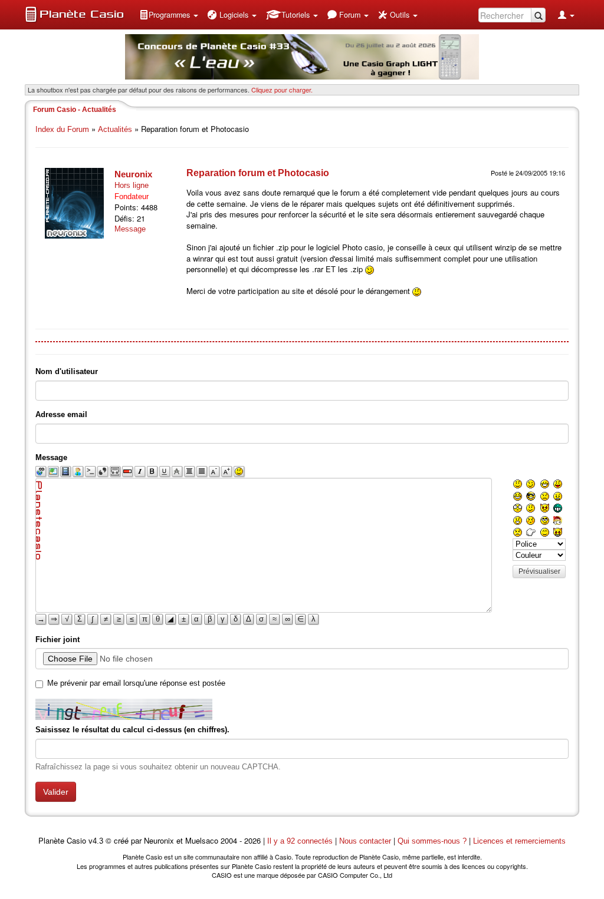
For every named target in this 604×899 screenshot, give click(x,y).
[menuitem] (168, 14)
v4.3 (95, 841)
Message (130, 228)
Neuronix (133, 174)
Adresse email (61, 414)
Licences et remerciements (519, 841)
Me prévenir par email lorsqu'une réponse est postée (136, 683)
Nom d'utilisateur (66, 371)
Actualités (115, 129)
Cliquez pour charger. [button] (282, 89)
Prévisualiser (539, 571)
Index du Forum (62, 129)
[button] (168, 14)
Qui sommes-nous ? (432, 841)
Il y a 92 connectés (301, 841)
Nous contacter (365, 841)
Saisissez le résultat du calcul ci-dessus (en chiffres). (132, 729)
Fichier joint (57, 639)
